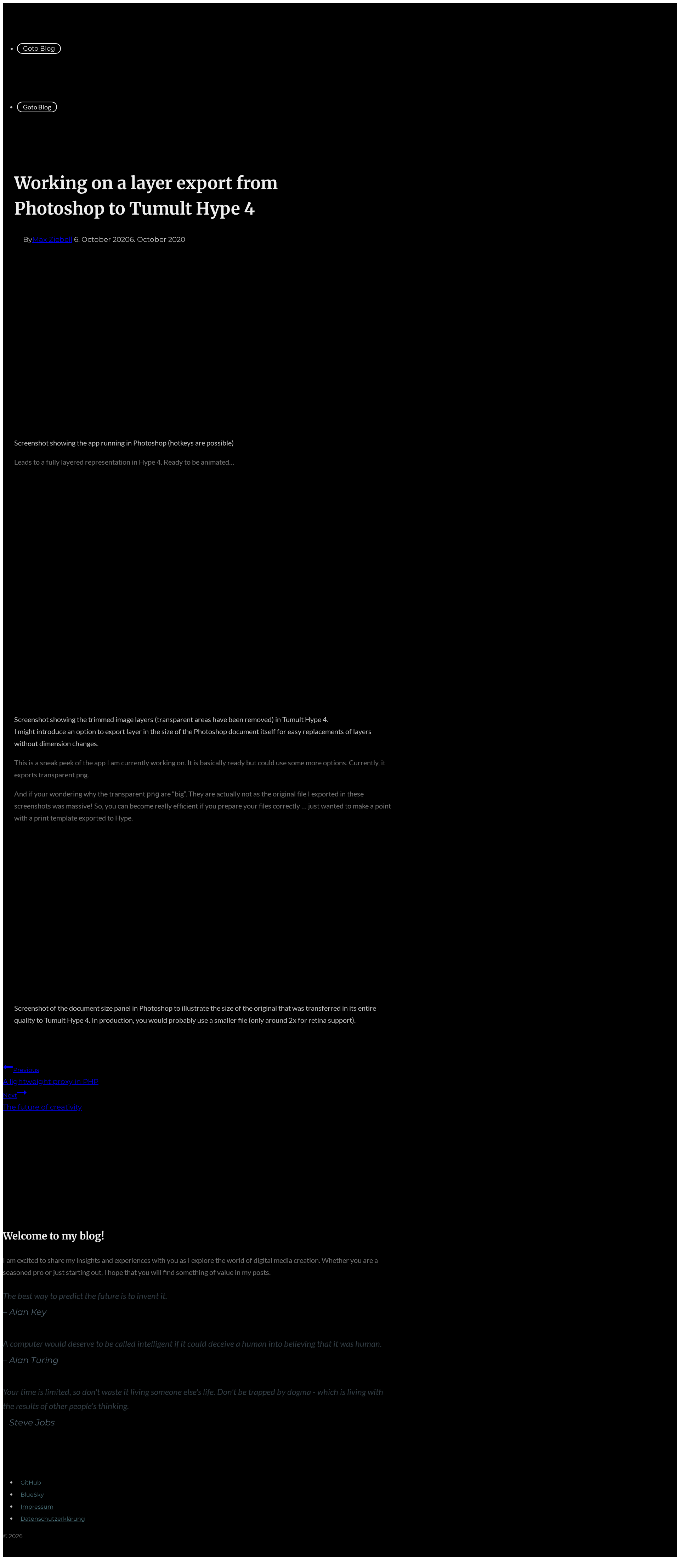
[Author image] (18, 239)
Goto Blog (39, 48)
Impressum (37, 1506)
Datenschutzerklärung (53, 1518)
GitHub (31, 1482)
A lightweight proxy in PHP (50, 1076)
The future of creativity (42, 1101)
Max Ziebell (52, 239)
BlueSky (32, 1494)
